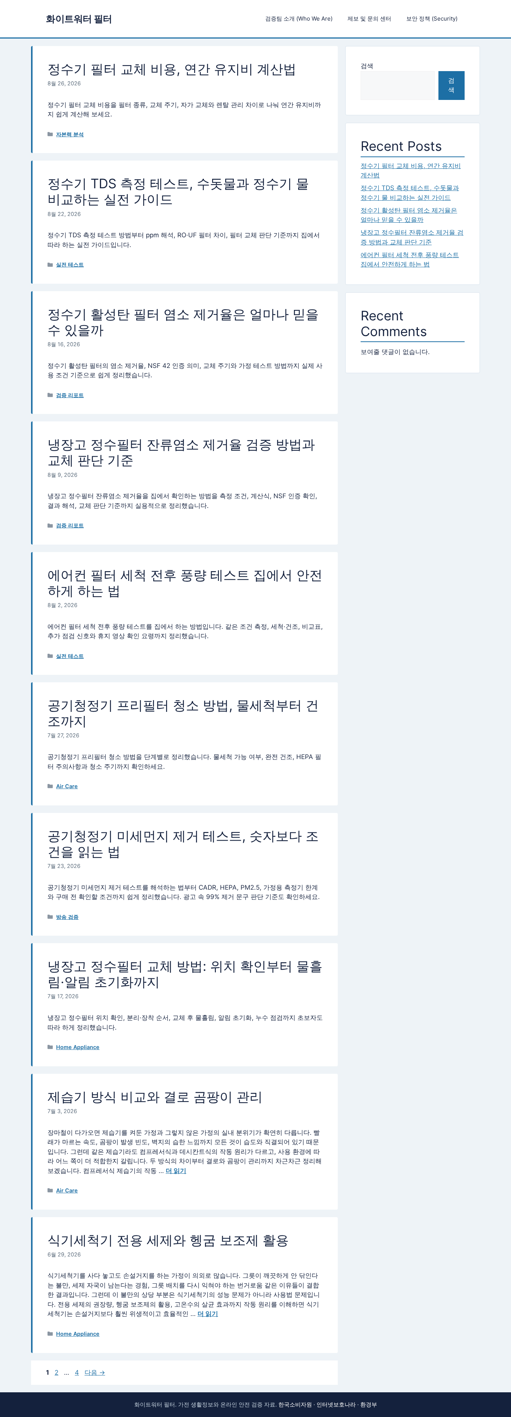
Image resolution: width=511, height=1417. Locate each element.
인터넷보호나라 (336, 1404)
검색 (367, 66)
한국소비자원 (295, 1404)
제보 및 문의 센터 (369, 18)
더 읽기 (176, 1170)
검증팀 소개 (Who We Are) (299, 18)
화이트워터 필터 (79, 18)
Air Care (67, 786)
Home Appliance (78, 1047)
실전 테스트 (70, 264)
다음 (95, 1372)
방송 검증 (67, 917)
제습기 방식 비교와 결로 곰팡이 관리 (155, 1096)
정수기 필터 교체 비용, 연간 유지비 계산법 (172, 69)
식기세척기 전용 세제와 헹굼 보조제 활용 (168, 1240)
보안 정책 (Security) (432, 18)
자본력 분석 (70, 134)
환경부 (368, 1404)
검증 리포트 (70, 395)
